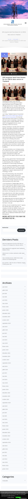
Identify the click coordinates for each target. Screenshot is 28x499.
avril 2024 (4, 379)
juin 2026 (4, 293)
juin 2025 (4, 333)
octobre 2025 (5, 320)
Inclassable (15, 39)
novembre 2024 (6, 356)
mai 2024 (4, 376)
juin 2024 (4, 373)
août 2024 (4, 366)
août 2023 (4, 406)
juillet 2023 (5, 409)
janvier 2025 (5, 349)
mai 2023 (4, 416)
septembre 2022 (6, 442)
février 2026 (5, 306)
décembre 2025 (6, 313)
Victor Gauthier (6, 73)
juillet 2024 (5, 369)
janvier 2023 (5, 429)
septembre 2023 (6, 402)
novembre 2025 (6, 316)
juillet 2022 (5, 449)
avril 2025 (4, 339)
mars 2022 (5, 462)
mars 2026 (5, 303)
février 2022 (5, 465)
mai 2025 (4, 336)
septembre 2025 (6, 323)
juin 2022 (4, 452)
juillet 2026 (5, 290)
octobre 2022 (5, 439)
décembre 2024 (6, 353)
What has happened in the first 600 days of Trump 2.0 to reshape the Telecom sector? (12, 244)
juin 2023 (4, 412)
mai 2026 (4, 296)
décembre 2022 (6, 432)
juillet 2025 (5, 330)
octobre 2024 (5, 359)
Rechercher (5, 227)
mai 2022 (4, 455)
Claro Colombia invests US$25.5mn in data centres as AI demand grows (12, 258)
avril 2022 (4, 459)
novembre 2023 (6, 396)
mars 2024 (5, 383)
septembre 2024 (6, 363)
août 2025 (4, 326)
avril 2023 (4, 419)
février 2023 (5, 425)
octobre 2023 (5, 399)
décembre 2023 (6, 392)
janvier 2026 (5, 310)
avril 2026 (4, 300)
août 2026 (4, 287)
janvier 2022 (5, 469)
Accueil (9, 39)
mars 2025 (5, 343)
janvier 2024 (5, 389)
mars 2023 (5, 422)
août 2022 (4, 445)
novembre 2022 (6, 435)
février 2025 (5, 346)
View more (17, 495)
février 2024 (5, 386)
